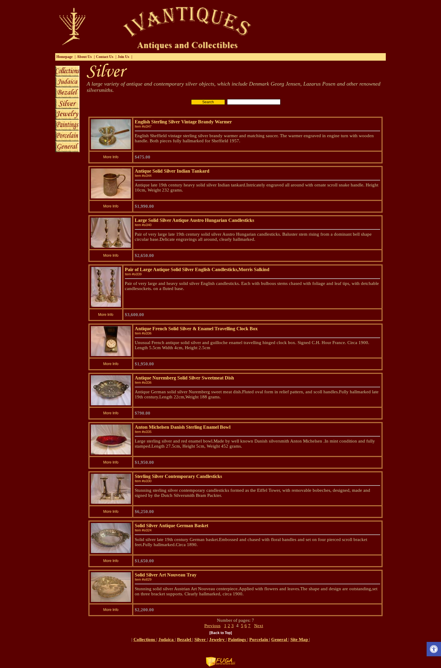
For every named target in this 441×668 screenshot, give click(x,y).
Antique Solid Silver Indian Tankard (172, 171)
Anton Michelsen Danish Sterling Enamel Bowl (182, 427)
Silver (200, 639)
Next (258, 625)
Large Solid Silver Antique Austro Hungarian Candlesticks (194, 220)
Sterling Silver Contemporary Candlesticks (178, 476)
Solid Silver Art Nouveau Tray (165, 574)
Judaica (166, 639)
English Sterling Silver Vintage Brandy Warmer (183, 121)
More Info (110, 157)
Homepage (64, 57)
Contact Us (104, 57)
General (279, 639)
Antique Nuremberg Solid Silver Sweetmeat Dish (184, 377)
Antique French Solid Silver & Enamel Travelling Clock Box (196, 328)
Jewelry (217, 639)
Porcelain (259, 639)
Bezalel (184, 639)
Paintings (237, 639)
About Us (84, 57)
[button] (434, 649)
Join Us (123, 57)
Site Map (299, 639)
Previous (212, 625)
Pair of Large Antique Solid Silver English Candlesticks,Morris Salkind (197, 269)
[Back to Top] (220, 633)
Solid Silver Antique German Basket (171, 525)
